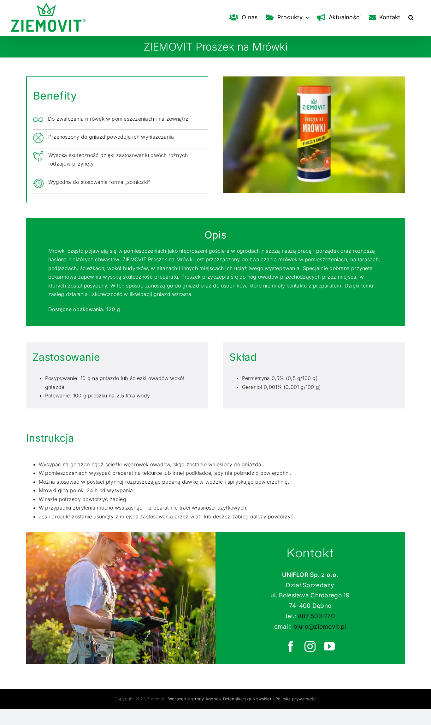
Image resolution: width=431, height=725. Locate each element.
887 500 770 (316, 616)
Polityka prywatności (296, 698)
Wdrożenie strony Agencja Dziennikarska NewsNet (219, 698)
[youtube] (330, 646)
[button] (411, 17)
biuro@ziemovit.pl (319, 626)
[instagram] (310, 646)
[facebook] (291, 646)
